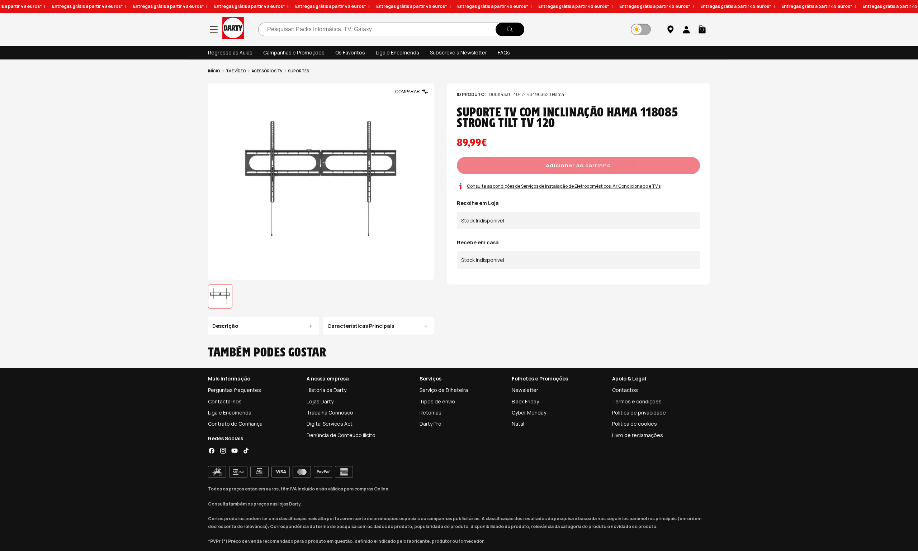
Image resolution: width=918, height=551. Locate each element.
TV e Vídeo (236, 70)
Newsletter (525, 390)
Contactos (625, 390)
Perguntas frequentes (234, 390)
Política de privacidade (639, 412)
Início (214, 70)
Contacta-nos (225, 401)
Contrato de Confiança (235, 423)
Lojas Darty (320, 401)
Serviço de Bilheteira (444, 390)
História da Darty (326, 390)
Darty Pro (430, 423)
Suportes (298, 70)
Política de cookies (634, 423)
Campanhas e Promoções (294, 52)
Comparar (407, 91)
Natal (518, 423)
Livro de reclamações (637, 435)
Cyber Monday (529, 412)
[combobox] (391, 29)
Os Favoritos (350, 52)
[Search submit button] (510, 29)
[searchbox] (391, 29)
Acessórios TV (267, 70)
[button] (702, 29)
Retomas (430, 412)
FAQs (504, 52)
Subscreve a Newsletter (458, 52)
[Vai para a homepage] (233, 29)
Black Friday (525, 401)
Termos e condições (637, 401)
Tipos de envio (437, 401)
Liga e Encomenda (397, 52)
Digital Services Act (329, 423)
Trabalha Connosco (330, 412)
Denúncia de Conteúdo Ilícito (341, 435)
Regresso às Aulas (230, 52)
